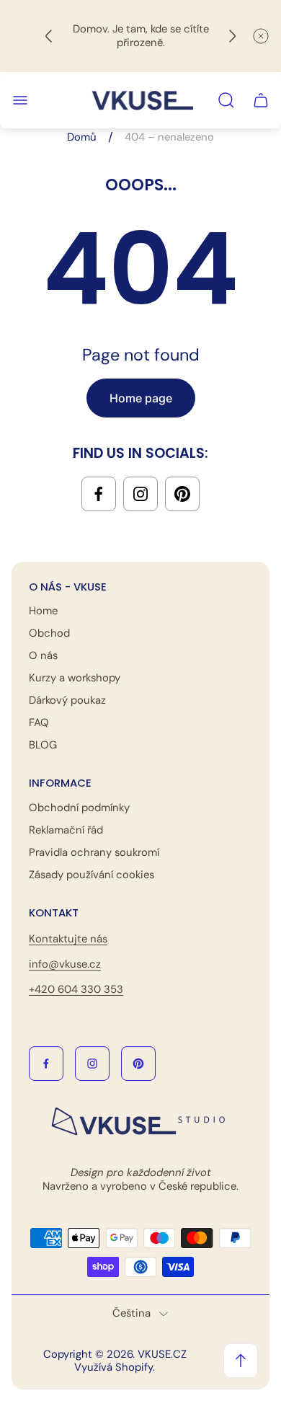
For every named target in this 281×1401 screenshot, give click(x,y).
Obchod (49, 633)
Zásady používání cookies (91, 874)
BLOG (43, 745)
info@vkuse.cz (65, 964)
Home (43, 611)
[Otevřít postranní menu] (20, 100)
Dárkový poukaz (67, 700)
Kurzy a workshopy (74, 678)
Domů (82, 137)
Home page (141, 398)
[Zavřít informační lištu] (260, 36)
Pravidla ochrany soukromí (94, 852)
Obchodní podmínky (79, 807)
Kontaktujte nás (68, 939)
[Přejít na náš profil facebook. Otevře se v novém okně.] (98, 494)
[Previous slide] (49, 36)
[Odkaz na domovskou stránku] (140, 1122)
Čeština (131, 1313)
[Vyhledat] (226, 100)
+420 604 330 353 (76, 989)
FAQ (39, 722)
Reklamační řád (66, 830)
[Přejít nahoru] (240, 1360)
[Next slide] (232, 36)
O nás (43, 655)
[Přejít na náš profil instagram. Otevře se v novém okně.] (140, 494)
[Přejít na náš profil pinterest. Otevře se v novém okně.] (182, 494)
